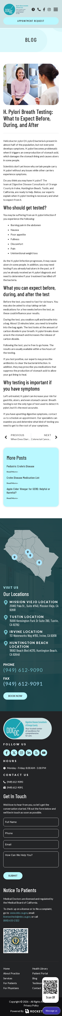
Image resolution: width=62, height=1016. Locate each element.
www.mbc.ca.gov (19, 912)
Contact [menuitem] (36, 988)
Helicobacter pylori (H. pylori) (18, 141)
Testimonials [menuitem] (39, 983)
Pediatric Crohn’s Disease (20, 466)
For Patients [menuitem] (10, 983)
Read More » (12, 471)
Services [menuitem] (7, 978)
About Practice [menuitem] (11, 973)
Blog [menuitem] (34, 978)
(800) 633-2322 (11, 920)
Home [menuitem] (6, 968)
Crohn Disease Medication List (23, 477)
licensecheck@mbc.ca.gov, (17, 916)
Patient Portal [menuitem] (40, 973)
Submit (13, 875)
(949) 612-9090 (23, 670)
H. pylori (36, 180)
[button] (56, 9)
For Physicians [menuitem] (11, 988)
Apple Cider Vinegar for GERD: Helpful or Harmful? (28, 490)
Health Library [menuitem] (40, 968)
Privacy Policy (31, 1005)
